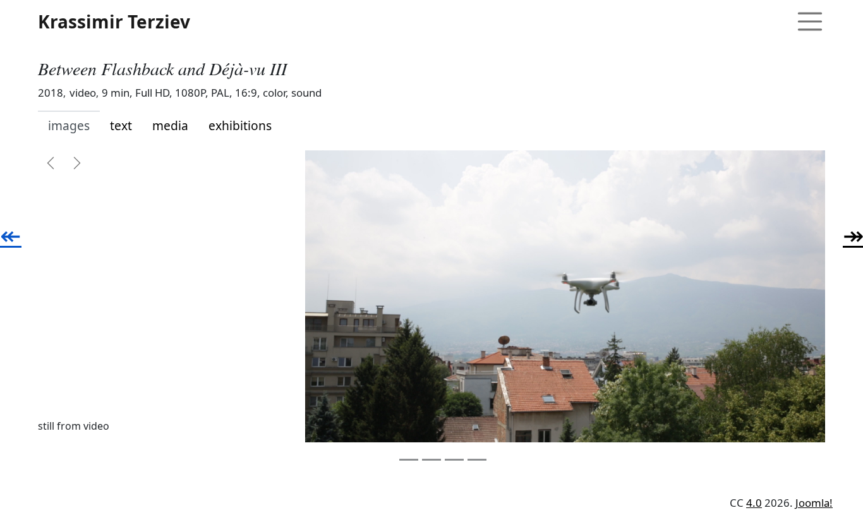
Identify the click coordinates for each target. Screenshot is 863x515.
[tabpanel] (431, 309)
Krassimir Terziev (114, 21)
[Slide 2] (408, 459)
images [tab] (69, 125)
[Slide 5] (477, 459)
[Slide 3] (431, 459)
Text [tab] (121, 125)
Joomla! (814, 502)
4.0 (754, 502)
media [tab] (170, 125)
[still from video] (565, 296)
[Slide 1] (386, 459)
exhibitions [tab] (240, 125)
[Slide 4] (454, 459)
